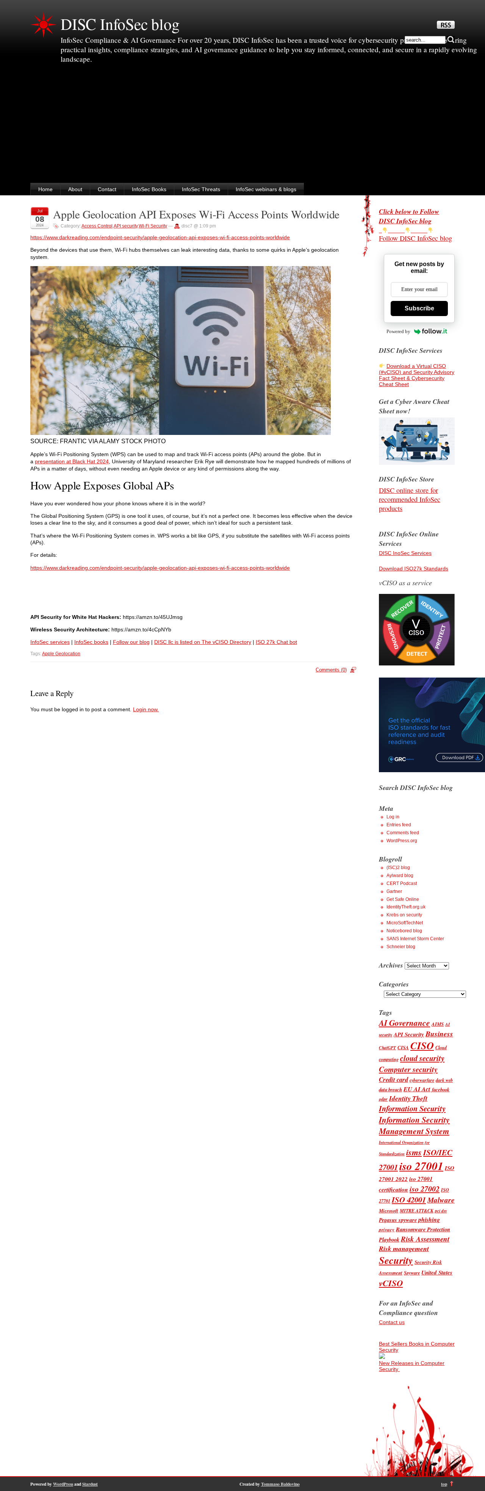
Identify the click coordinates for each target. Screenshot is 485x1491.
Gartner (394, 891)
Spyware (412, 1273)
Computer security (408, 1069)
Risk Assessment (425, 1239)
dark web (444, 1080)
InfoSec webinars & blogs (266, 189)
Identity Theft (408, 1098)
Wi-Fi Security (153, 226)
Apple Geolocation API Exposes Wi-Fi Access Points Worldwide (196, 214)
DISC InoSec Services (405, 553)
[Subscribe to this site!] (446, 27)
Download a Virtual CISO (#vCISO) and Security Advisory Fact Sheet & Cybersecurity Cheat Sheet (416, 375)
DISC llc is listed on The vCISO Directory (202, 642)
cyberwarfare (422, 1080)
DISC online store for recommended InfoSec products (409, 499)
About (75, 189)
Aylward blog (399, 875)
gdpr (383, 1099)
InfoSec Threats (201, 189)
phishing (429, 1219)
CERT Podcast (401, 883)
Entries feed (398, 824)
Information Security (412, 1108)
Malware (441, 1200)
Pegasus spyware (398, 1220)
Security (396, 1260)
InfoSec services (50, 642)
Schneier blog (400, 946)
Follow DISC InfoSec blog (415, 238)
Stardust (90, 1484)
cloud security (422, 1058)
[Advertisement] (242, 126)
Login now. (146, 709)
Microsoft (388, 1210)
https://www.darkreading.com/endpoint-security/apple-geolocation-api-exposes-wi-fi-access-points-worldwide (160, 237)
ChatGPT (387, 1048)
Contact (107, 189)
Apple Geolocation (61, 653)
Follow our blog (131, 642)
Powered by (398, 331)
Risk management (404, 1248)
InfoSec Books (149, 189)
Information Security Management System (414, 1125)
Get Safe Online (402, 899)
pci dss (441, 1211)
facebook (440, 1089)
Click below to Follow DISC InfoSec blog (409, 216)
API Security (409, 1034)
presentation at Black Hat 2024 (72, 461)
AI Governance (404, 1022)
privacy (386, 1229)
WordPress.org (401, 840)
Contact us (392, 1322)
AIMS (438, 1023)
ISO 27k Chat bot (276, 642)
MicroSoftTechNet (404, 922)
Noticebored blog (404, 930)
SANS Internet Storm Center (415, 938)
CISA (403, 1047)
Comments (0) (331, 670)
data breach (390, 1089)
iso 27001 (421, 1166)
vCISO (391, 1283)
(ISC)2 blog (398, 867)
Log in (392, 817)
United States (436, 1272)
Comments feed (402, 832)
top (444, 1484)
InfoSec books (91, 642)
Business (439, 1033)
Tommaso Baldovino (280, 1484)
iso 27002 (425, 1188)
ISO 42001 (409, 1199)
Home (45, 189)
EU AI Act (417, 1088)
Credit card (393, 1079)
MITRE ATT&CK (416, 1210)
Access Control (97, 226)
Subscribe (419, 308)
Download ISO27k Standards (413, 569)
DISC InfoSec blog (120, 23)
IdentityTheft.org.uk (406, 907)
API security (126, 226)
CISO (422, 1046)
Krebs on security (404, 915)
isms (414, 1152)
